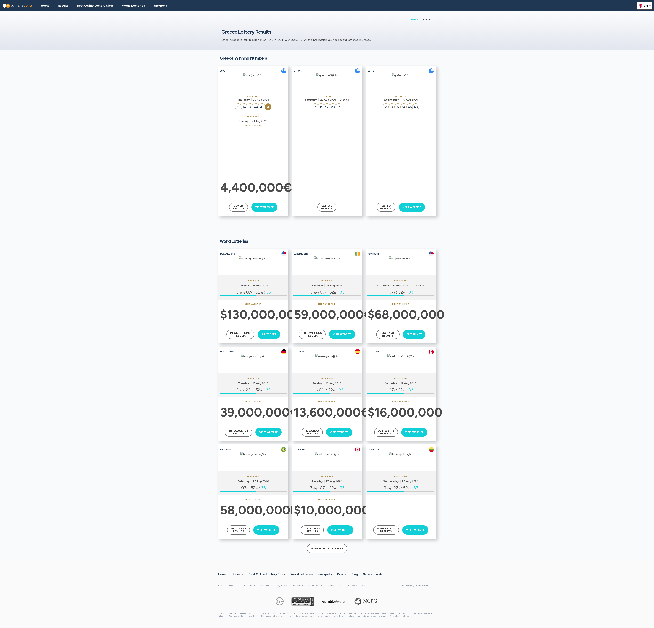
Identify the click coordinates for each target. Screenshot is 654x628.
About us (298, 585)
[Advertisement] (253, 152)
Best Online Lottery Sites (95, 5)
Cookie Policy (356, 585)
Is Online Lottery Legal (273, 585)
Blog (355, 574)
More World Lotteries (327, 548)
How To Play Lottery (242, 585)
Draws (341, 574)
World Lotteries (133, 5)
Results (238, 574)
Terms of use (335, 585)
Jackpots (160, 5)
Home (414, 19)
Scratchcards (372, 574)
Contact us (315, 585)
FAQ (221, 585)
